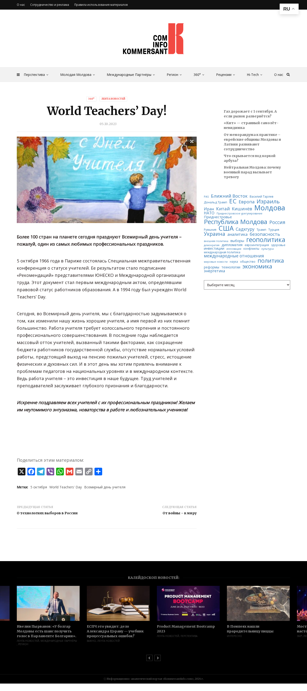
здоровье (278, 245)
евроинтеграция (257, 245)
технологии (230, 267)
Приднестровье (218, 217)
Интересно (234, 636)
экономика (257, 266)
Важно (91, 641)
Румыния (210, 229)
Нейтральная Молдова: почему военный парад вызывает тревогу (252, 172)
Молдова (269, 207)
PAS (206, 196)
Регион (172, 74)
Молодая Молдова (75, 74)
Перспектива (34, 74)
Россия (277, 222)
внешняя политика (216, 241)
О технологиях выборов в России (47, 513)
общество (247, 261)
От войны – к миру (180, 513)
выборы (237, 240)
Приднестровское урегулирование (239, 213)
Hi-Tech (253, 74)
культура (267, 248)
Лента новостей (113, 98)
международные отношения (234, 256)
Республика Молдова (235, 222)
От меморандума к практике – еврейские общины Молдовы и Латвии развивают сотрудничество (252, 142)
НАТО (209, 213)
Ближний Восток (229, 196)
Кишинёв (242, 209)
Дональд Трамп (215, 202)
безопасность (265, 234)
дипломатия (232, 245)
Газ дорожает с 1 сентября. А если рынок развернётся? (250, 113)
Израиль (268, 201)
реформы (211, 267)
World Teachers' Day (65, 487)
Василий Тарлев (261, 196)
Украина (214, 233)
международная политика (222, 252)
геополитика (265, 239)
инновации (233, 248)
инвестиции (214, 248)
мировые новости (216, 262)
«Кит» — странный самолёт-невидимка (251, 125)
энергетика (214, 271)
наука (234, 261)
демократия (211, 245)
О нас (278, 74)
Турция (273, 229)
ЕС (232, 201)
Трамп (261, 229)
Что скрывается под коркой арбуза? (250, 158)
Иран (209, 209)
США (226, 228)
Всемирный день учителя (104, 487)
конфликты (251, 248)
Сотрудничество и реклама (49, 5)
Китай (223, 208)
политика (271, 260)
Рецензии (223, 74)
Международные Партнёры (129, 74)
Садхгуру (245, 229)
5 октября (38, 487)
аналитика (237, 234)
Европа (246, 202)
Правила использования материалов (101, 5)
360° (197, 74)
